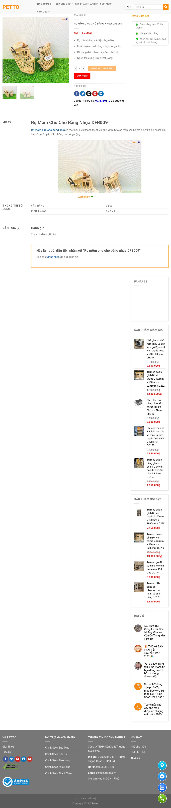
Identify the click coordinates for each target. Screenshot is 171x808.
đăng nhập (53, 257)
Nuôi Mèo (105, 4)
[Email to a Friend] (89, 94)
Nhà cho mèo (138, 746)
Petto (11, 7)
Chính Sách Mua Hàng (57, 767)
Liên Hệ (7, 752)
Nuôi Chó (42, 11)
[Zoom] (7, 79)
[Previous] (8, 50)
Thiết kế (135, 758)
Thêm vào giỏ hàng (102, 68)
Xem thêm (84, 196)
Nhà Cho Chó (62, 4)
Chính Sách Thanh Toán (58, 773)
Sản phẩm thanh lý (86, 4)
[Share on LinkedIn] (101, 94)
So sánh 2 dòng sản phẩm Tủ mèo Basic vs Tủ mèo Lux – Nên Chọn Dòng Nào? (154, 691)
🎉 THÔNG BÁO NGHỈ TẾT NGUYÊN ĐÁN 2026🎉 (153, 651)
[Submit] (165, 7)
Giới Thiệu (8, 746)
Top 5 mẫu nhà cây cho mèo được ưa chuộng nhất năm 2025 (153, 709)
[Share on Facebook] (76, 94)
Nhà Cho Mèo (43, 4)
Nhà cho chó (138, 752)
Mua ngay (82, 76)
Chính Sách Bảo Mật (57, 747)
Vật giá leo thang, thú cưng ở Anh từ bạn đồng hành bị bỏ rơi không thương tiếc (154, 670)
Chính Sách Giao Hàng (57, 760)
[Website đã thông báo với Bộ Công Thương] (16, 781)
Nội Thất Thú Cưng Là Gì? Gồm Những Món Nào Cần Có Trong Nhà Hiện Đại (154, 632)
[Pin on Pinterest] (95, 94)
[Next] (63, 50)
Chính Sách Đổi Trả (56, 754)
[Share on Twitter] (83, 94)
